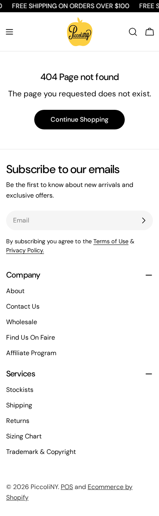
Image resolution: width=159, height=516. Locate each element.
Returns (17, 420)
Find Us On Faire (30, 337)
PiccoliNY (44, 487)
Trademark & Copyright (41, 451)
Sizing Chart (24, 436)
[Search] (133, 32)
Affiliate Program (31, 353)
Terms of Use (110, 241)
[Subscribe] (143, 220)
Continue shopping (79, 119)
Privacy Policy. (25, 250)
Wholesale (21, 322)
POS (67, 487)
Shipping (19, 405)
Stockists (19, 389)
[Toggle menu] (9, 32)
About (15, 291)
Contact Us (23, 306)
